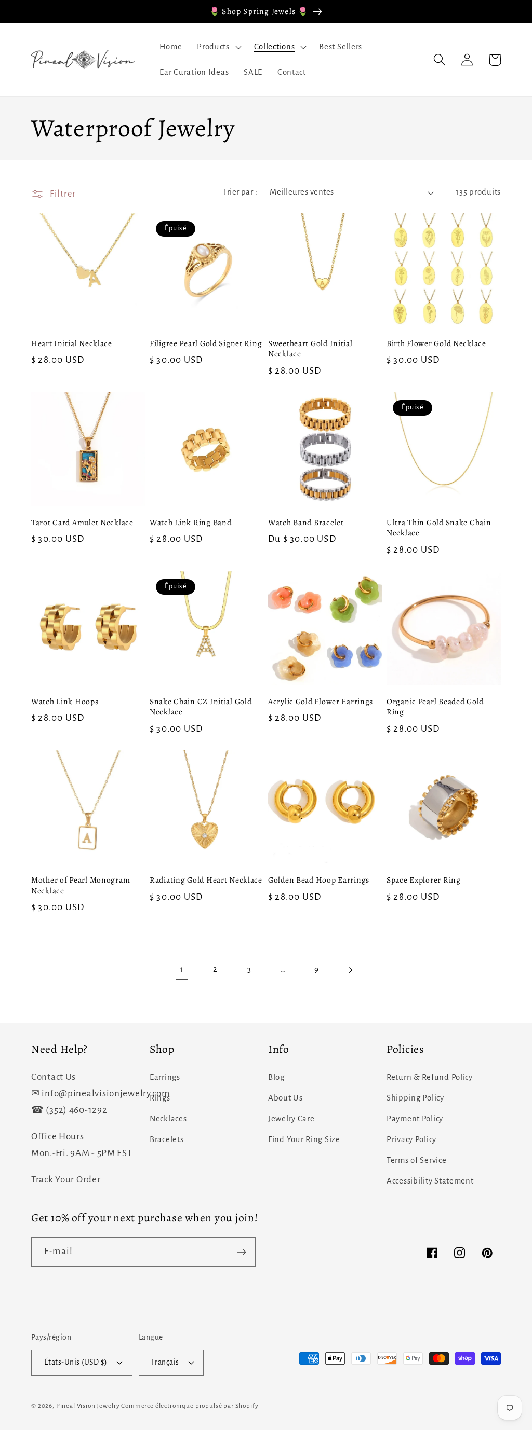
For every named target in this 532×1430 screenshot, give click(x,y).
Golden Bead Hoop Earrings (318, 880)
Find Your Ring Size (304, 1139)
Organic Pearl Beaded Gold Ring (435, 706)
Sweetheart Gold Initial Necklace (310, 348)
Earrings (165, 1077)
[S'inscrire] (241, 1252)
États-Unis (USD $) (76, 1362)
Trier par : (240, 192)
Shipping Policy (415, 1098)
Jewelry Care (291, 1119)
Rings (160, 1098)
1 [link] (182, 969)
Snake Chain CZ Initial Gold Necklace (200, 706)
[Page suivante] (350, 970)
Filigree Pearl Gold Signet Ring (206, 343)
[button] (218, 47)
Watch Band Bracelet (306, 522)
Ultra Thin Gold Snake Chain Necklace (439, 527)
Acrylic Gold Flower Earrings (320, 701)
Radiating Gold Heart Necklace (206, 880)
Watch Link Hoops (65, 701)
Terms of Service (417, 1160)
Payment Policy (415, 1119)
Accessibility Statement (430, 1181)
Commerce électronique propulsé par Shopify (189, 1405)
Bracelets (166, 1139)
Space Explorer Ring (424, 880)
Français (165, 1362)
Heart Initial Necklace (71, 343)
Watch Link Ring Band (190, 522)
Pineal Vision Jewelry (88, 1405)
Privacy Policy (411, 1139)
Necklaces (168, 1119)
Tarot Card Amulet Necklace (82, 522)
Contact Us (53, 1077)
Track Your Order (66, 1180)
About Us (285, 1098)
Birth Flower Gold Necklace (436, 343)
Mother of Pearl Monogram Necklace (80, 885)
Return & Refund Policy (430, 1077)
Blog (276, 1077)
